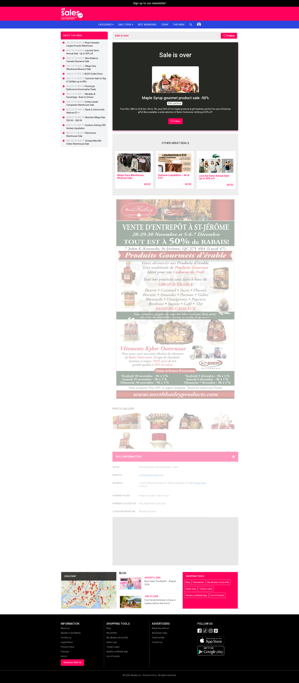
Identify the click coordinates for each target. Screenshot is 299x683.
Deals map (191, 589)
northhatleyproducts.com (151, 475)
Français (65, 651)
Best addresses (147, 24)
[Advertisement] (175, 541)
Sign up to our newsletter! (149, 3)
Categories (105, 24)
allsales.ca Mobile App (196, 595)
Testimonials (158, 637)
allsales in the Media (71, 633)
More (147, 184)
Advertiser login (159, 633)
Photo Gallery (123, 408)
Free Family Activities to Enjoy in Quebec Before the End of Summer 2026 (160, 603)
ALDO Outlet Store (94, 74)
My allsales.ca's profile (218, 582)
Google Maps (200, 483)
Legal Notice (67, 642)
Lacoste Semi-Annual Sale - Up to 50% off (214, 177)
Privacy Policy (67, 647)
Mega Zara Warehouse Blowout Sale (130, 176)
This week (179, 24)
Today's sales (205, 589)
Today (164, 24)
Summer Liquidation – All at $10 (173, 176)
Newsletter (198, 582)
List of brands (217, 595)
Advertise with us (160, 628)
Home (64, 656)
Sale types (125, 24)
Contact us (66, 637)
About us (65, 628)
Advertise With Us (72, 662)
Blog (188, 582)
